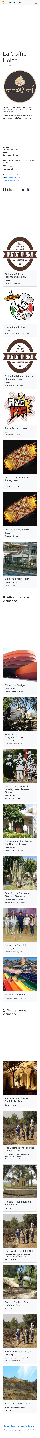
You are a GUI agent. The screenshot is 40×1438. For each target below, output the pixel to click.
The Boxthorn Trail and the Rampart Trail (19, 1149)
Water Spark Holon (15, 994)
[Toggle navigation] (35, 3)
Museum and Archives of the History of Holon (18, 843)
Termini (13, 1426)
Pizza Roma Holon (15, 327)
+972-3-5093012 (11, 174)
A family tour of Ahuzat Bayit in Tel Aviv (17, 1100)
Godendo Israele (14, 2)
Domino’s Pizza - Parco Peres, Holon (17, 479)
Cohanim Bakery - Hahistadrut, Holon (15, 275)
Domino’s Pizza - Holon (17, 529)
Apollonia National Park (18, 1403)
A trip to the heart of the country (18, 1353)
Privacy (7, 1426)
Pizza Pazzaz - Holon (16, 428)
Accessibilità (22, 1426)
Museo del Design (15, 685)
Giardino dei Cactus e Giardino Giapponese (17, 895)
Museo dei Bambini (15, 945)
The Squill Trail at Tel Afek (19, 1251)
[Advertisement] (20, 29)
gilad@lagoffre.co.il (12, 177)
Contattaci (32, 1426)
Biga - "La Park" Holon (17, 578)
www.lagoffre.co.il (12, 181)
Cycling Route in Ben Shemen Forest (16, 1303)
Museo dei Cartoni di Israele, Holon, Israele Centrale (17, 789)
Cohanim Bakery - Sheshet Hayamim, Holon (19, 377)
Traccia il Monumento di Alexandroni (18, 1203)
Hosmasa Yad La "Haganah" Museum (16, 736)
